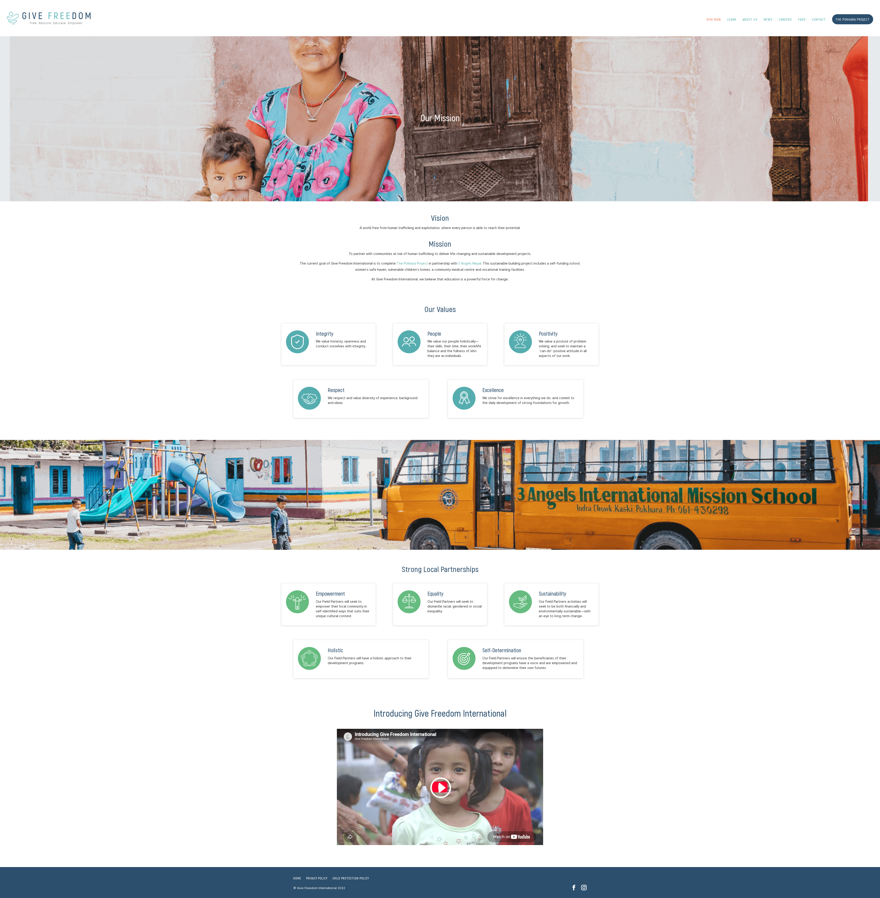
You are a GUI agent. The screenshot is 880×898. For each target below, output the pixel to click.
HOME (297, 878)
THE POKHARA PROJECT (853, 19)
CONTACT (819, 19)
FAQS (802, 19)
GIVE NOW (714, 19)
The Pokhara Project (412, 263)
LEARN (731, 19)
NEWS (768, 19)
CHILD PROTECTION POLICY (351, 878)
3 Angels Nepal (469, 263)
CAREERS (785, 19)
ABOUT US (750, 19)
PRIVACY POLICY (316, 878)
